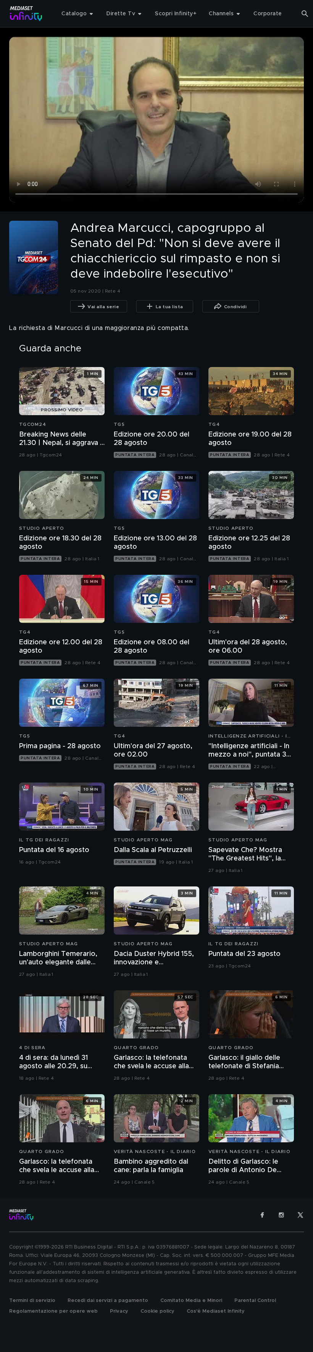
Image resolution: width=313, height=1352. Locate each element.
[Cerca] (305, 13)
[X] (300, 1214)
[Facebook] (262, 1214)
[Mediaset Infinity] (26, 13)
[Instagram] (281, 1214)
